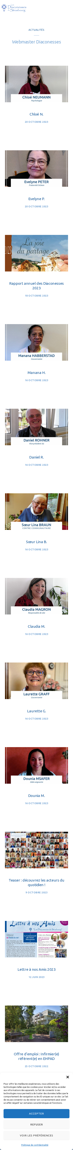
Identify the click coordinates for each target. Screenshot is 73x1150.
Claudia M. (36, 626)
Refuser (36, 1124)
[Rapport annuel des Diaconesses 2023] (36, 270)
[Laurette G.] (36, 698)
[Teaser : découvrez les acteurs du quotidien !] (36, 867)
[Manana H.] (36, 359)
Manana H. (36, 372)
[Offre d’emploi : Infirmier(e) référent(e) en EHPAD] (36, 1041)
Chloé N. (36, 114)
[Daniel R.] (36, 444)
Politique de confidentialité (34, 1145)
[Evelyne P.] (36, 186)
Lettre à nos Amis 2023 (37, 969)
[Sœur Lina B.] (36, 529)
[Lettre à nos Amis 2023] (36, 956)
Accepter (36, 1113)
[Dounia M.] (36, 782)
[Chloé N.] (36, 101)
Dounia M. (36, 795)
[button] (67, 1077)
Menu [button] (66, 8)
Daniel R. (36, 457)
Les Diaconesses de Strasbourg (13, 8)
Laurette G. (36, 711)
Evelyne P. (36, 199)
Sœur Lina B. (36, 542)
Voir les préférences (36, 1135)
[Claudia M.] (36, 613)
